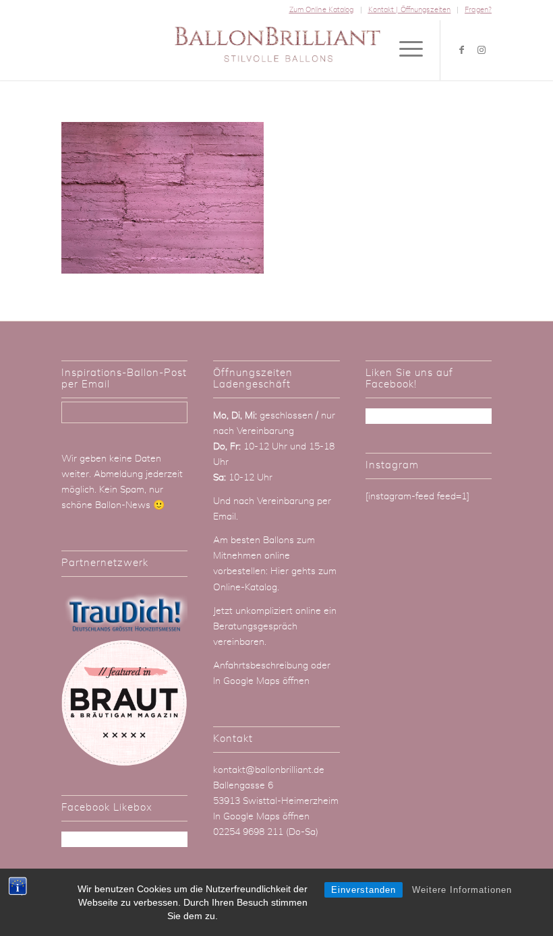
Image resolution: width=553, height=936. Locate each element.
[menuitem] (322, 10)
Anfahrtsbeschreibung (262, 665)
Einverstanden (363, 890)
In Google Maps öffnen (261, 681)
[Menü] (404, 50)
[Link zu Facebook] (461, 50)
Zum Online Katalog (321, 9)
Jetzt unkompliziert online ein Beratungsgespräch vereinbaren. (275, 626)
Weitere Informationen (462, 890)
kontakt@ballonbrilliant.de (268, 770)
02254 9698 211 (248, 832)
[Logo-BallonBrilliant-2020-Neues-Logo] (276, 50)
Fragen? (478, 9)
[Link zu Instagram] (481, 50)
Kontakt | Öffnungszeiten (409, 9)
